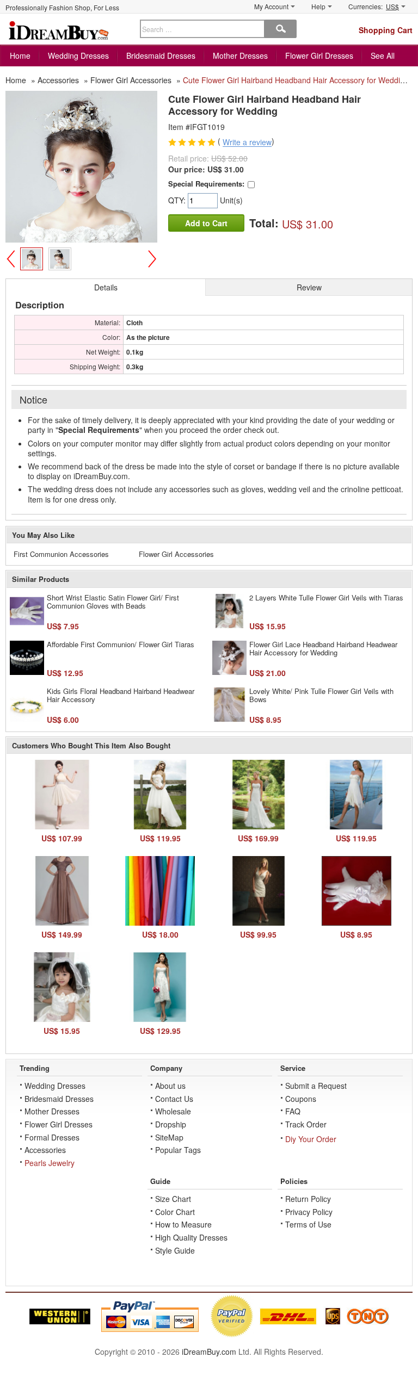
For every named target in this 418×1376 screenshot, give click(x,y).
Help (318, 6)
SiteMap (169, 1137)
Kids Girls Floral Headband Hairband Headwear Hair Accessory (120, 695)
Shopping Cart (386, 29)
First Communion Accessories (61, 554)
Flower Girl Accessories (176, 554)
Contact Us (174, 1098)
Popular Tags (178, 1149)
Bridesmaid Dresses (160, 55)
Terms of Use (308, 1224)
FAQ (292, 1111)
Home (20, 55)
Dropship (170, 1124)
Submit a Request (316, 1085)
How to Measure (183, 1224)
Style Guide (175, 1250)
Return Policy (308, 1198)
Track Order (306, 1124)
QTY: (178, 200)
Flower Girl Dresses (319, 55)
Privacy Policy (309, 1211)
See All (383, 55)
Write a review (247, 142)
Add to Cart (206, 223)
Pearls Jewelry (49, 1162)
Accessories (45, 1149)
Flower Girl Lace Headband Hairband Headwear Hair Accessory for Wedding (323, 648)
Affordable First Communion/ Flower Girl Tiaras (120, 644)
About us (170, 1085)
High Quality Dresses (191, 1237)
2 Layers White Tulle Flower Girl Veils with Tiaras (326, 597)
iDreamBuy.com (209, 1351)
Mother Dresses (240, 55)
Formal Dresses (51, 1137)
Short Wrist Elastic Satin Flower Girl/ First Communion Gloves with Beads (113, 601)
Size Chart (173, 1198)
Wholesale (173, 1111)
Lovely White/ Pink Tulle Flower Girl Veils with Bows (321, 695)
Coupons (300, 1098)
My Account (271, 6)
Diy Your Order (310, 1138)
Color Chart (175, 1211)
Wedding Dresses (78, 55)
